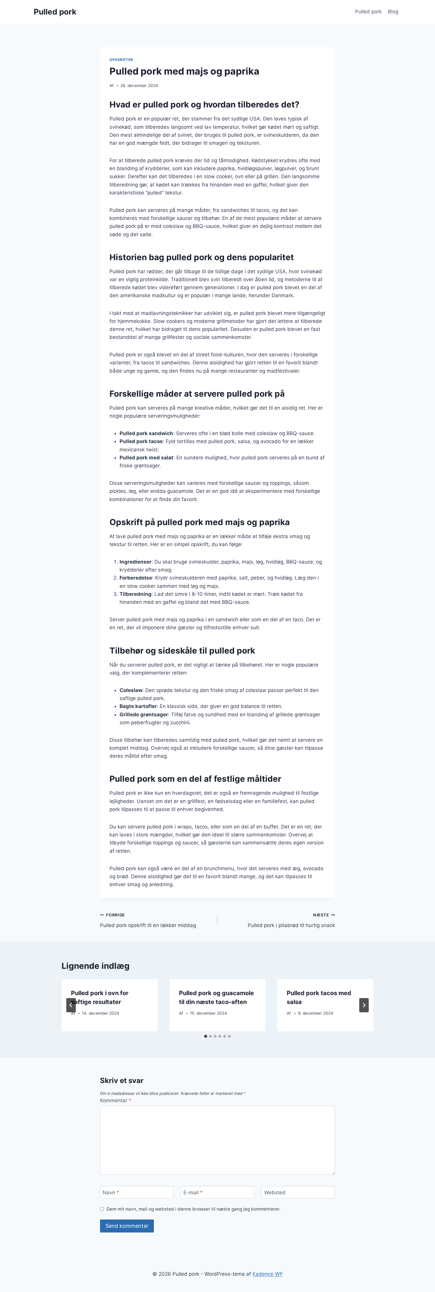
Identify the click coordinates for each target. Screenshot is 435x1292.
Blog (393, 12)
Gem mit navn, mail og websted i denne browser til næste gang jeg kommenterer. (194, 1209)
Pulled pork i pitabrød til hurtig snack (291, 920)
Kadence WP (267, 1274)
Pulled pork (368, 12)
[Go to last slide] (71, 1005)
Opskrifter (121, 59)
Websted (275, 1193)
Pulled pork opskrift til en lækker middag (148, 920)
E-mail (193, 1193)
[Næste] (364, 1005)
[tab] (205, 1036)
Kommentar (115, 1100)
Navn (111, 1193)
